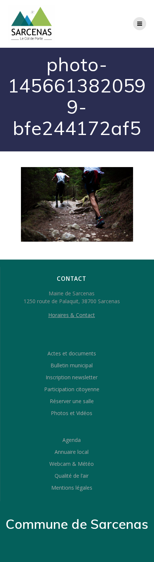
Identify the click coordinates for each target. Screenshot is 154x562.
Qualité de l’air (72, 475)
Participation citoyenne (71, 389)
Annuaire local (72, 451)
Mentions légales (71, 487)
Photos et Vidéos (71, 413)
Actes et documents (71, 353)
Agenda (71, 439)
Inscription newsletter (72, 377)
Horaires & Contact (71, 314)
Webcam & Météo (71, 463)
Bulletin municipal (71, 365)
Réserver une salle (72, 401)
